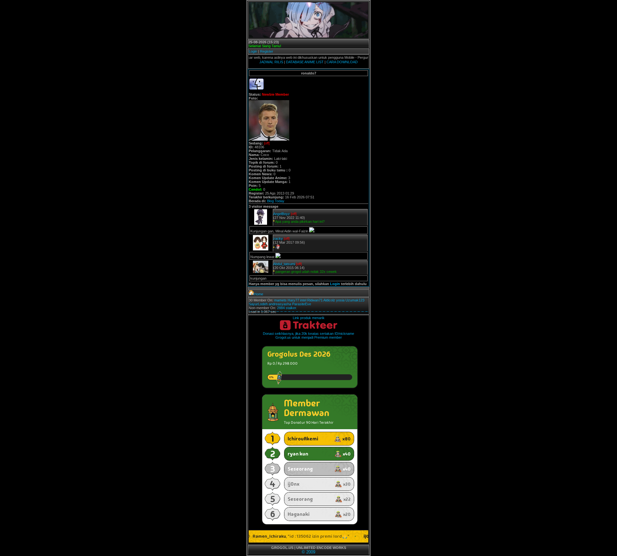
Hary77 (293, 300)
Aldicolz (329, 300)
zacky (278, 238)
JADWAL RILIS (271, 62)
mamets (280, 300)
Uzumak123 (354, 300)
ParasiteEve (301, 304)
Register (266, 51)
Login (253, 51)
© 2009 (308, 552)
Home (258, 294)
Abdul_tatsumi (284, 264)
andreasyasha (280, 304)
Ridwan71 (315, 300)
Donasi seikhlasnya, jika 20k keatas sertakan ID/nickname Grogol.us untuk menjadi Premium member (308, 335)
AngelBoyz (281, 214)
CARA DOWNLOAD (342, 62)
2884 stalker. (287, 308)
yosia (340, 300)
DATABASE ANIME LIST (305, 62)
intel (303, 300)
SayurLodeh (258, 304)
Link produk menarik (309, 318)
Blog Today (275, 201)
